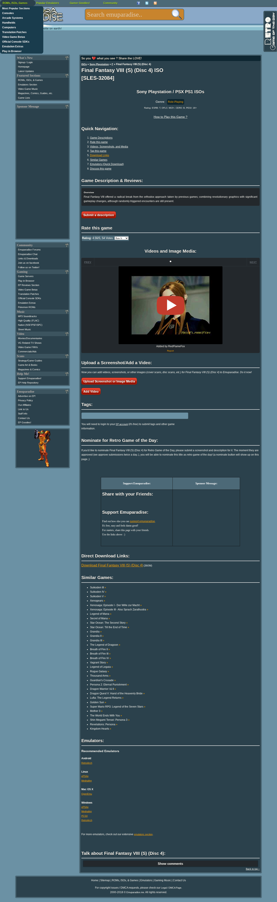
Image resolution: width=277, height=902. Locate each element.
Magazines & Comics (29, 369)
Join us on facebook (28, 263)
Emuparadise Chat (27, 254)
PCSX (84, 816)
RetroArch (86, 763)
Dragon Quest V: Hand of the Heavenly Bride (117, 693)
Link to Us (23, 409)
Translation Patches (14, 32)
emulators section (143, 834)
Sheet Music (24, 329)
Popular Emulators (47, 3)
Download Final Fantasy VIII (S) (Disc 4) (112, 565)
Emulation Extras (12, 46)
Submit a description (98, 215)
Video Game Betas (13, 37)
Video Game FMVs (28, 347)
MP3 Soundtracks (27, 316)
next (253, 262)
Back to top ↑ (253, 869)
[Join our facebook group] (138, 3)
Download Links (99, 155)
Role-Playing (175, 101)
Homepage (23, 66)
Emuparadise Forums (29, 249)
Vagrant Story (99, 662)
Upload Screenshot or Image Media (109, 381)
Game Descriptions (101, 137)
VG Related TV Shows (30, 343)
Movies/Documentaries (30, 338)
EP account (122, 424)
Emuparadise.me (135, 892)
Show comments (170, 863)
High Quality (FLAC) (28, 320)
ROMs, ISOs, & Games (30, 80)
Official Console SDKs (15, 41)
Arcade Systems (12, 17)
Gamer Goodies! (80, 3)
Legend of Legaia (101, 666)
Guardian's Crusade (103, 680)
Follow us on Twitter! (28, 267)
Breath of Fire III (100, 653)
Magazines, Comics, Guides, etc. (35, 93)
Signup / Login (25, 62)
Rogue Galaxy (99, 671)
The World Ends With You (106, 715)
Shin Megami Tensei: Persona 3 (110, 719)
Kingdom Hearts (100, 728)
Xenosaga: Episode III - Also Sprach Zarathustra (119, 609)
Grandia (96, 631)
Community (110, 3)
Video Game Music (28, 89)
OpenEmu (86, 794)
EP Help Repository (28, 382)
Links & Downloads (28, 258)
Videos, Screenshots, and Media (109, 146)
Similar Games (98, 159)
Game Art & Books (27, 365)
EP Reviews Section (28, 285)
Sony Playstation (99, 64)
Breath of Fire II (100, 649)
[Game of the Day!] (270, 31)
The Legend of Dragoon (105, 644)
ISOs (84, 64)
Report (170, 351)
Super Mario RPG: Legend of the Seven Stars (117, 706)
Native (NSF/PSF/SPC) (30, 325)
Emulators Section (27, 84)
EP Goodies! (24, 422)
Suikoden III (98, 587)
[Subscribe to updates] (155, 3)
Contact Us (24, 418)
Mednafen (86, 780)
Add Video (91, 391)
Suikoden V (98, 596)
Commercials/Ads (27, 351)
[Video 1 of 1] (170, 305)
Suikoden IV (98, 591)
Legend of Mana (100, 613)
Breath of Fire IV (100, 658)
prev (87, 262)
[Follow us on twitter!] (147, 3)
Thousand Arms (100, 675)
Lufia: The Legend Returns (107, 697)
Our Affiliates (24, 405)
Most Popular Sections (16, 8)
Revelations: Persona (104, 724)
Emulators (146, 880)
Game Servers (26, 276)
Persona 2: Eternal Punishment (109, 684)
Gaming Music (162, 880)
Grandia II (97, 635)
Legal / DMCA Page (171, 887)
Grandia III (97, 640)
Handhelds (8, 22)
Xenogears (97, 600)
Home (94, 880)
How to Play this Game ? (170, 117)
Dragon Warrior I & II (103, 688)
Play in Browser (12, 51)
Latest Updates (26, 71)
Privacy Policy (25, 400)
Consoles (8, 13)
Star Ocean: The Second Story (109, 622)
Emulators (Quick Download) (107, 164)
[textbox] (134, 14)
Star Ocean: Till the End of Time (109, 627)
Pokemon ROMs (26, 307)
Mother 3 (96, 711)
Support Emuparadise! (29, 378)
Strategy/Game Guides (30, 360)
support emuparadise (142, 521)
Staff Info (22, 413)
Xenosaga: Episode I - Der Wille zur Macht (116, 605)
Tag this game (98, 150)
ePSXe (85, 776)
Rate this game (99, 142)
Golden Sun (98, 702)
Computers (9, 27)
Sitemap (105, 880)
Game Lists (24, 97)
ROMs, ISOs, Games (15, 3)
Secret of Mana (100, 618)
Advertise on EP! (26, 396)
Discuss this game (100, 168)
